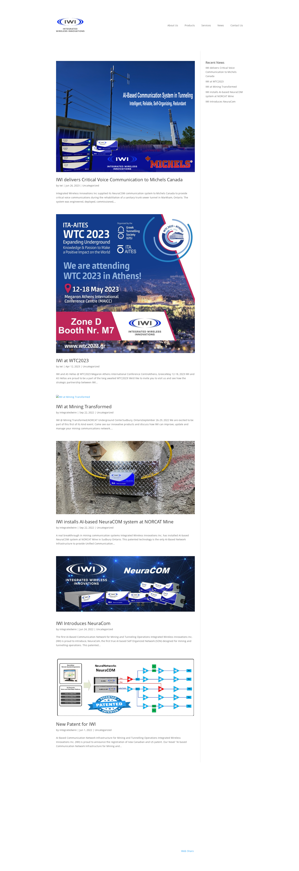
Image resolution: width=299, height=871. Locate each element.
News (221, 25)
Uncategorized (90, 185)
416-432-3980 (235, 803)
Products (190, 25)
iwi (61, 185)
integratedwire (68, 412)
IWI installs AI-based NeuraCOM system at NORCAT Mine (115, 522)
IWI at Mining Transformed (84, 406)
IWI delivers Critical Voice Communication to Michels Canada (119, 179)
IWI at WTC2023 (72, 360)
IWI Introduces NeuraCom (83, 623)
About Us (172, 25)
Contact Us (236, 25)
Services (206, 25)
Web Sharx (187, 851)
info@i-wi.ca (236, 829)
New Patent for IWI (76, 724)
